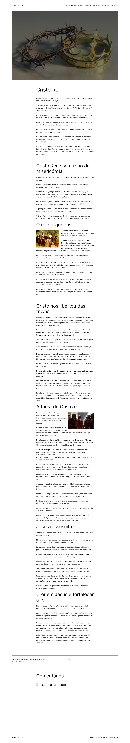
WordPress (114, 737)
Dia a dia (42, 659)
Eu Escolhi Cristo (18, 5)
